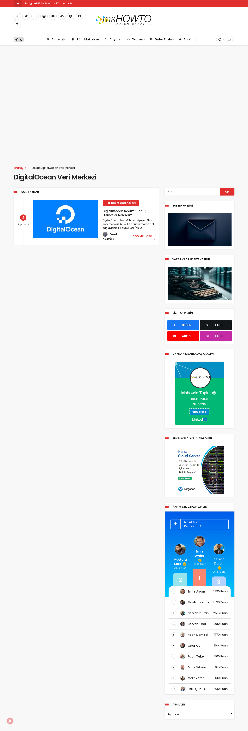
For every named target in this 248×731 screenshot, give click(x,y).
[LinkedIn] (35, 16)
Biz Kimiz (190, 39)
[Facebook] (17, 16)
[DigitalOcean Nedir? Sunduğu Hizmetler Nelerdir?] (65, 219)
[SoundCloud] (61, 16)
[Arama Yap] (220, 39)
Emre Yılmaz (197, 667)
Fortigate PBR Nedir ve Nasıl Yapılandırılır (48, 3)
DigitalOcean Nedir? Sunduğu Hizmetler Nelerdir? (125, 213)
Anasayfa (58, 39)
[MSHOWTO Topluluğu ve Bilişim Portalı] (124, 20)
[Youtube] (53, 16)
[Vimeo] (17, 23)
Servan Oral (197, 624)
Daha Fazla (163, 39)
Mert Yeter (196, 678)
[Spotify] (70, 16)
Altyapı (115, 39)
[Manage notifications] (10, 721)
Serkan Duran (219, 561)
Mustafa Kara (180, 562)
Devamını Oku (142, 236)
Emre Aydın (199, 553)
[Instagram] (44, 16)
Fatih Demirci (198, 635)
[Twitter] (26, 16)
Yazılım (137, 39)
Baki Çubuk (196, 689)
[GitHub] (79, 16)
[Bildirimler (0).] (229, 39)
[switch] (19, 39)
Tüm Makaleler (88, 39)
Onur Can (195, 646)
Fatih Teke (196, 656)
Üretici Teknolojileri (121, 203)
